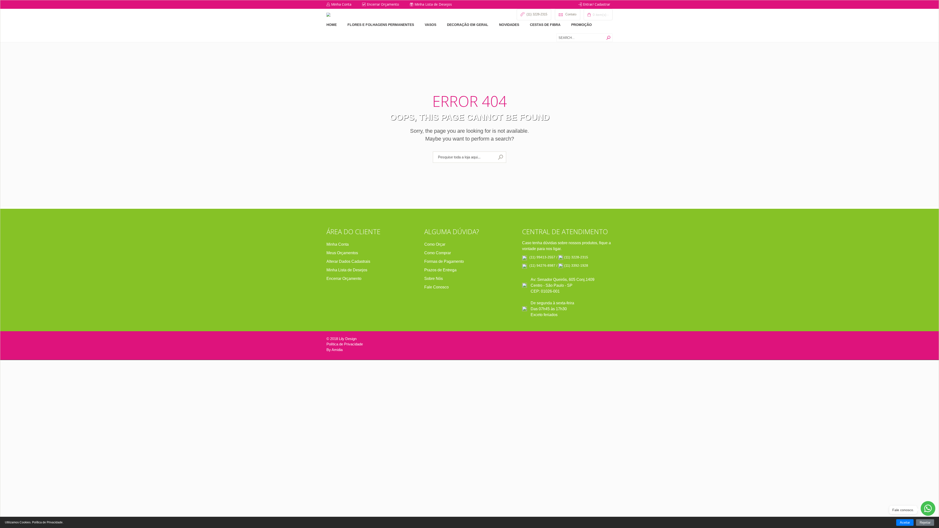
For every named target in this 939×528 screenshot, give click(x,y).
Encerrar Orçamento (383, 4)
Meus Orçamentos (342, 253)
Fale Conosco (436, 287)
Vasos (430, 25)
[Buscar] (608, 37)
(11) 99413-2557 (542, 257)
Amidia (337, 350)
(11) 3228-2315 (576, 257)
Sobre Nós (433, 278)
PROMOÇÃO (581, 25)
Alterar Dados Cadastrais (348, 261)
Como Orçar (434, 244)
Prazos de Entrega (440, 270)
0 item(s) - (600, 15)
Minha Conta (341, 4)
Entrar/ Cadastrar (596, 4)
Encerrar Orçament (342, 278)
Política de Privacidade (344, 344)
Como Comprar (437, 253)
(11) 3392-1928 (576, 265)
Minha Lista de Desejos (433, 4)
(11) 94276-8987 (542, 265)
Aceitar (905, 522)
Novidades (509, 25)
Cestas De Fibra (545, 25)
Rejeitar (925, 522)
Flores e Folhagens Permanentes (380, 25)
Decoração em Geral (467, 25)
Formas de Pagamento (444, 261)
